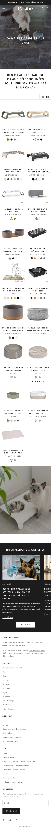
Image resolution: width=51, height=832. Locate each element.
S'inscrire (11, 811)
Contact (5, 773)
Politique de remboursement (12, 782)
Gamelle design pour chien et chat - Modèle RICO (38, 170)
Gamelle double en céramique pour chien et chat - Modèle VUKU (13, 250)
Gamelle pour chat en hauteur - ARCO (38, 210)
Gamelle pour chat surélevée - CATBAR (13, 170)
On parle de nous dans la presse (14, 729)
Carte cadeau (7, 733)
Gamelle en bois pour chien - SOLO (38, 289)
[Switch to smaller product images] (47, 96)
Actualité (6, 584)
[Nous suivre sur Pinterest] (16, 819)
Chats (4, 672)
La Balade (6, 688)
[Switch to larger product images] (43, 96)
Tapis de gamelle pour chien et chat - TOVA (13, 451)
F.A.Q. (4, 753)
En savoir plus (7, 617)
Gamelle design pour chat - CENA (13, 210)
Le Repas (5, 680)
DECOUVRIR (25, 625)
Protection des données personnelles (15, 765)
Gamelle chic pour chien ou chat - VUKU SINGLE (13, 329)
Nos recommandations (10, 741)
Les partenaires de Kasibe (11, 737)
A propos (5, 721)
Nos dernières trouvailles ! (12, 668)
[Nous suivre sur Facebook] (3, 819)
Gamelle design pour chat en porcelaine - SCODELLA (13, 412)
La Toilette (6, 696)
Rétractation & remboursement (13, 769)
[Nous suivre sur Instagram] (10, 819)
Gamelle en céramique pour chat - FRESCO (13, 369)
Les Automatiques (8, 700)
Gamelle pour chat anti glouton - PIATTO (38, 369)
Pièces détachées (8, 709)
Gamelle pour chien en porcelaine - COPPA (37, 412)
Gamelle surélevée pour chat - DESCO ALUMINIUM (13, 131)
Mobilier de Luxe (8, 705)
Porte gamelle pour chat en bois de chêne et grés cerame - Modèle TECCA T (13, 289)
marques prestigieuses (37, 650)
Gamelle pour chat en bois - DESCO (38, 131)
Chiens (5, 676)
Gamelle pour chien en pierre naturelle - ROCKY (38, 329)
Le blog (5, 725)
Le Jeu (4, 692)
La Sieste (5, 684)
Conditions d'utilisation (10, 778)
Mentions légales (8, 757)
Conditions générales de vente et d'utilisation (18, 761)
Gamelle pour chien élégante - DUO (38, 250)
